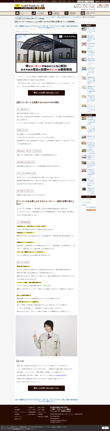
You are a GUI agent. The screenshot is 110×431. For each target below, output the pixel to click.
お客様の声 (31, 407)
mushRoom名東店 (61, 375)
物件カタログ (18, 419)
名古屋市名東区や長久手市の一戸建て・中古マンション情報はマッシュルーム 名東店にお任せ (60, 409)
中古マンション (42, 412)
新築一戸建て (41, 407)
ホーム (16, 407)
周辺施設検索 (32, 412)
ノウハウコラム (25, 31)
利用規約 (17, 414)
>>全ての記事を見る (91, 207)
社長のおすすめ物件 (43, 416)
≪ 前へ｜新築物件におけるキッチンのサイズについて (28, 26)
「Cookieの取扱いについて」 (18, 428)
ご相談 (28, 378)
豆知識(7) (84, 205)
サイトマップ (18, 416)
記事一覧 (45, 26)
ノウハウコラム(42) (86, 199)
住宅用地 (40, 414)
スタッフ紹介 (32, 409)
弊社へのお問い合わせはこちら (46, 93)
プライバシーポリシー (20, 412)
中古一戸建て (41, 409)
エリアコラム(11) (86, 202)
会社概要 (17, 409)
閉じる (105, 428)
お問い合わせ (32, 414)
